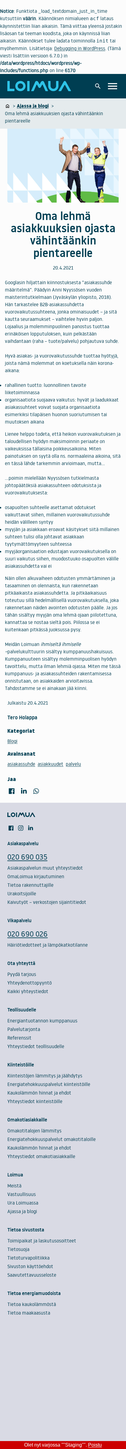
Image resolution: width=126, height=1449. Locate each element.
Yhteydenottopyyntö (29, 983)
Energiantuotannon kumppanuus (42, 1021)
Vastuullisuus (21, 1194)
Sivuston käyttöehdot (30, 1266)
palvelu (73, 764)
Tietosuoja (18, 1249)
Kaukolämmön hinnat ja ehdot (39, 1093)
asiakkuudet (50, 764)
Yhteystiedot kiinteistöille (34, 1101)
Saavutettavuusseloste (31, 1275)
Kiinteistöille (20, 1064)
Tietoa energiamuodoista (34, 1293)
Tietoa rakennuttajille (30, 885)
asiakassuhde (21, 764)
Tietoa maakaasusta (28, 1313)
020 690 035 (27, 856)
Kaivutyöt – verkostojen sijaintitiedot (46, 902)
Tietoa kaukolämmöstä (31, 1304)
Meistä (14, 1186)
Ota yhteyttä (21, 963)
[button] (98, 86)
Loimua (15, 1174)
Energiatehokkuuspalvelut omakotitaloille (51, 1139)
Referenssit (19, 1038)
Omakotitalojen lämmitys (34, 1131)
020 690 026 (27, 933)
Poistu (95, 1444)
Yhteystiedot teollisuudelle (35, 1046)
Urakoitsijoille (21, 893)
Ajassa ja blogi (22, 1211)
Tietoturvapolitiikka (28, 1258)
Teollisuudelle (21, 1009)
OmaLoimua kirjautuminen (35, 876)
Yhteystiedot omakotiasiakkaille (41, 1156)
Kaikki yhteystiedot (27, 991)
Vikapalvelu (19, 920)
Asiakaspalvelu (23, 843)
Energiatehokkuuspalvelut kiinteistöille (48, 1084)
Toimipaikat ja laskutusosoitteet (41, 1241)
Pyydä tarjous (21, 974)
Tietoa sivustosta (25, 1229)
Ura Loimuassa (22, 1203)
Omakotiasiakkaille (27, 1119)
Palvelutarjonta (23, 1029)
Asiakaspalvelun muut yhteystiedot (45, 868)
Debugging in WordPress (79, 48)
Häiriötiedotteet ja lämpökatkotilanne (47, 945)
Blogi (12, 741)
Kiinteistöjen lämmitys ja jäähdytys (44, 1076)
